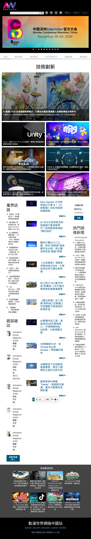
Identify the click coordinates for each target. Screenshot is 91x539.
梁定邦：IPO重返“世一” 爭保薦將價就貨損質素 (13, 216)
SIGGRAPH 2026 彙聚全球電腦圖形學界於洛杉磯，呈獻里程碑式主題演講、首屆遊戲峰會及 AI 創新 (80, 292)
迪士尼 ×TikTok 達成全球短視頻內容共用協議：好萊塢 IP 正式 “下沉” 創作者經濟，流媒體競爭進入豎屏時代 (38, 507)
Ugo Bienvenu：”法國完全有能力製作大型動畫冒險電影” (14, 291)
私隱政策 (54, 528)
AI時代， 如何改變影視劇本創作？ (13, 270)
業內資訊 (33, 57)
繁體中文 (68, 13)
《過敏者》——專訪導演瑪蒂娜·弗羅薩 (13, 310)
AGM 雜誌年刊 (51, 57)
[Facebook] (61, 13)
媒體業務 (68, 57)
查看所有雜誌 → (13, 458)
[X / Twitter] (56, 13)
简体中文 (76, 13)
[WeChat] (46, 13)
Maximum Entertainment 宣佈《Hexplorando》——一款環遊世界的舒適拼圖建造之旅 (55, 485)
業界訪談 (12, 207)
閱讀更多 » (62, 216)
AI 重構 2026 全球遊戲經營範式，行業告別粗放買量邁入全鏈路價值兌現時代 (80, 247)
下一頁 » (54, 399)
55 (47, 399)
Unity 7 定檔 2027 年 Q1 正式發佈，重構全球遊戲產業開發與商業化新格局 (80, 259)
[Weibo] (51, 13)
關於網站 (18, 57)
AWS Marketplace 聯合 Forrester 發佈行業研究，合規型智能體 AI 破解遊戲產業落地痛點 (80, 334)
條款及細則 (45, 528)
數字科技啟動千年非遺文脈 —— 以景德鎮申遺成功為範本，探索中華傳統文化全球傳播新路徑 (80, 274)
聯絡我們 (83, 57)
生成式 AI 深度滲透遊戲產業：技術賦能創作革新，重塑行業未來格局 (80, 319)
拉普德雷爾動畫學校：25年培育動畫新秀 (13, 302)
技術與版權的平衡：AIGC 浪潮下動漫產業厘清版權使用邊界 (20, 483)
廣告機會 (62, 528)
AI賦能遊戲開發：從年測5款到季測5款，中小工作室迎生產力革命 (80, 306)
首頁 (5, 57)
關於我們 (36, 528)
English (85, 13)
